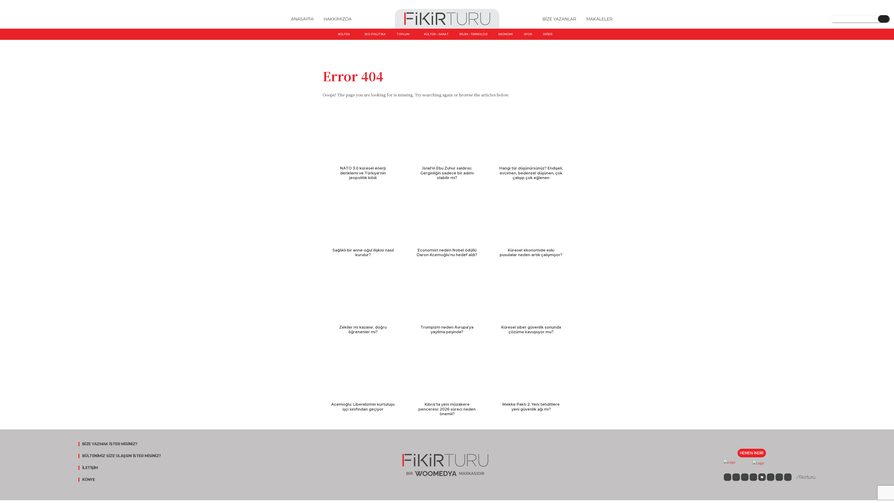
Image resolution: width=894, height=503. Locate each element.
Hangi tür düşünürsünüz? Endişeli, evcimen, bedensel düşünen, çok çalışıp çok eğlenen (531, 173)
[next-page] (450, 426)
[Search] (883, 19)
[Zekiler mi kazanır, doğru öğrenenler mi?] (363, 295)
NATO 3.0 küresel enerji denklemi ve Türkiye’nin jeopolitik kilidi (363, 173)
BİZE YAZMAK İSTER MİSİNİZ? (109, 444)
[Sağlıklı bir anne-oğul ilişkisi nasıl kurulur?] (363, 218)
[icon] (727, 477)
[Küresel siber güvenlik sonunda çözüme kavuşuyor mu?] (531, 295)
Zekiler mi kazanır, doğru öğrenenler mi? (363, 329)
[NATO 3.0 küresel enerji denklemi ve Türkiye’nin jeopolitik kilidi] (363, 136)
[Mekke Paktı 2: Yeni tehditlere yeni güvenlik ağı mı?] (531, 372)
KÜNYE (88, 480)
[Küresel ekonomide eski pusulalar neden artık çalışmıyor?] (531, 218)
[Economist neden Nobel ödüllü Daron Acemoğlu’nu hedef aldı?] (447, 218)
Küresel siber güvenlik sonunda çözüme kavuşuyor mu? (531, 329)
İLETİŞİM (90, 468)
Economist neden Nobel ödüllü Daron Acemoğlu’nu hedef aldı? (447, 252)
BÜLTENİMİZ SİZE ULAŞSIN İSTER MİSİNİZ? (121, 456)
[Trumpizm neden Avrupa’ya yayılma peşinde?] (447, 295)
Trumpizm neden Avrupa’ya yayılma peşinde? (447, 329)
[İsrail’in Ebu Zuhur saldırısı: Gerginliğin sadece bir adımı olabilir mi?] (447, 136)
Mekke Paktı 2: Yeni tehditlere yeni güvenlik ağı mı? (531, 406)
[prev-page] (442, 426)
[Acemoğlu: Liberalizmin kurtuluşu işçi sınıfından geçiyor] (363, 372)
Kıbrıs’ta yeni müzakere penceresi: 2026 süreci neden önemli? (447, 409)
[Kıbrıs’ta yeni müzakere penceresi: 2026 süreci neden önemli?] (447, 372)
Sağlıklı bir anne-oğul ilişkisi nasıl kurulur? (363, 252)
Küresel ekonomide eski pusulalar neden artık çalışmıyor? (531, 252)
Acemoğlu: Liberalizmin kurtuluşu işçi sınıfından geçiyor (363, 406)
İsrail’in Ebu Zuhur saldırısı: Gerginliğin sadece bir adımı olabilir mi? (447, 173)
